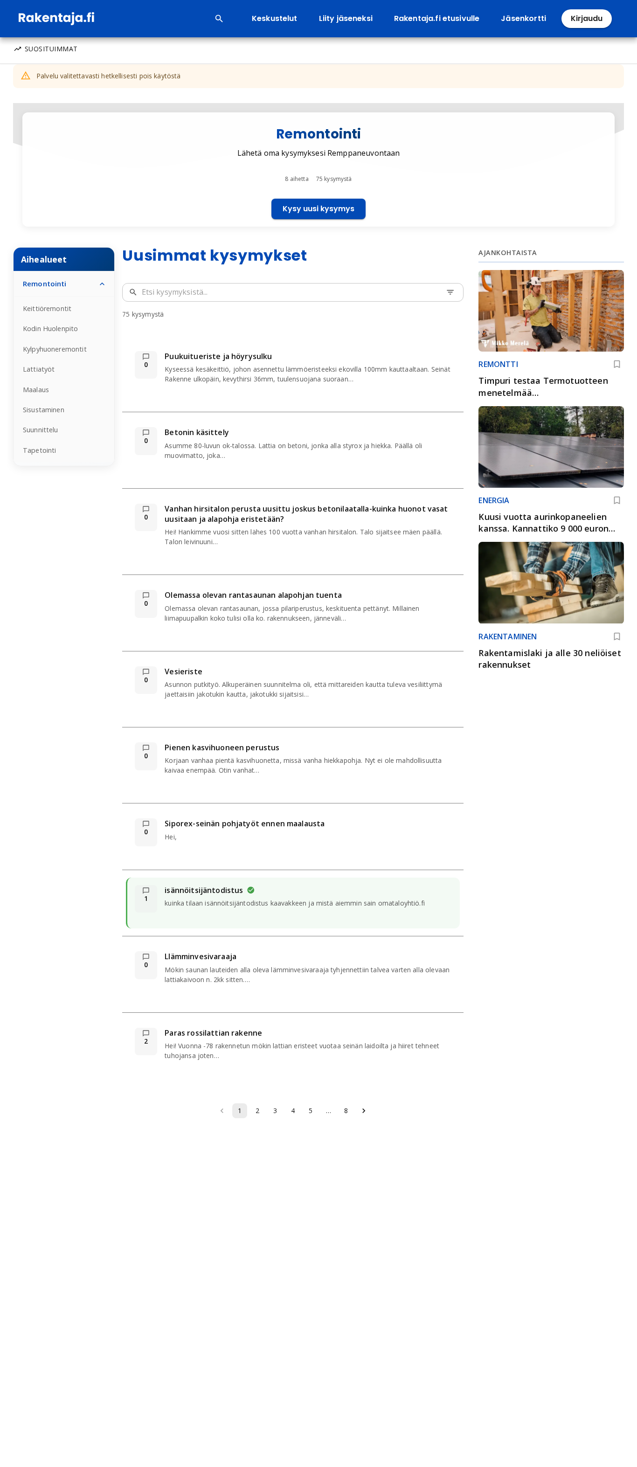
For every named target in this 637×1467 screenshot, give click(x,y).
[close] (622, 15)
